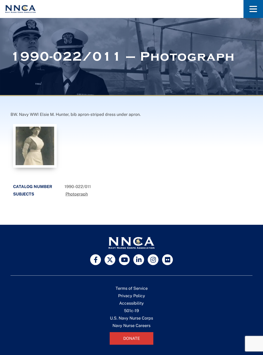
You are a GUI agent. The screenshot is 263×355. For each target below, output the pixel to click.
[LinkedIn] (138, 259)
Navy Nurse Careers (131, 325)
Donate (131, 338)
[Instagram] (153, 259)
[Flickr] (167, 259)
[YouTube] (124, 259)
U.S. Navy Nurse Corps (131, 318)
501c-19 (131, 310)
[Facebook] (95, 259)
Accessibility (131, 303)
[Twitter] (110, 259)
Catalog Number (32, 186)
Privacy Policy (131, 295)
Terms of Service (132, 288)
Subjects (23, 194)
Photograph (76, 194)
